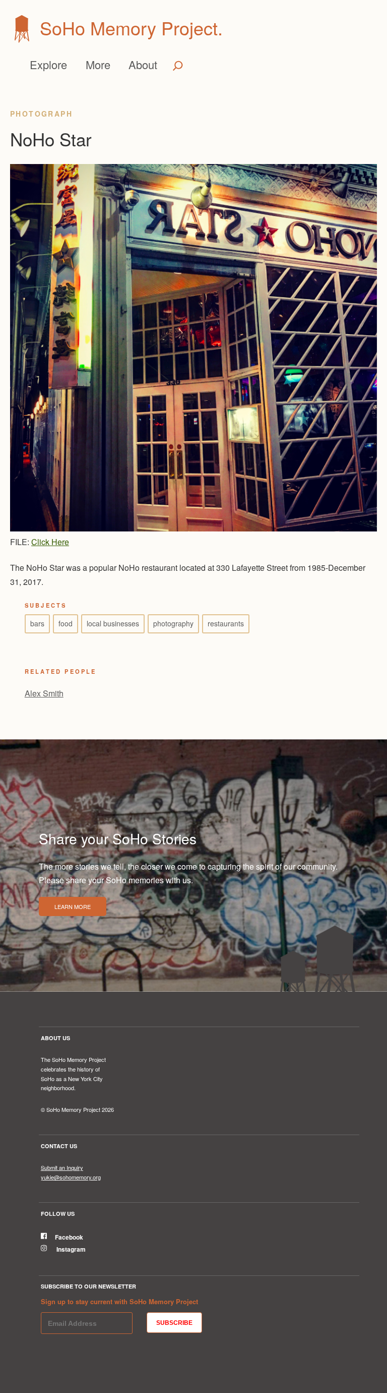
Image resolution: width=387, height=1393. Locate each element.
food (65, 623)
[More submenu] (114, 64)
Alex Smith (44, 693)
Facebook (69, 1237)
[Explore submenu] (71, 64)
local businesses (113, 623)
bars (37, 623)
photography (173, 623)
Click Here (50, 542)
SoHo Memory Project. (131, 27)
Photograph (41, 114)
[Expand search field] (178, 65)
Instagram (70, 1249)
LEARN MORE (72, 906)
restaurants (226, 623)
